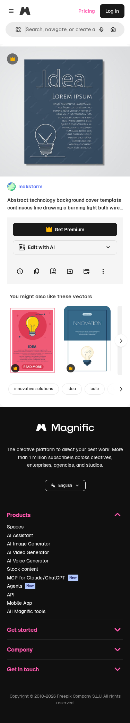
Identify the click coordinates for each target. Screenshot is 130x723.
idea (72, 388)
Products (19, 514)
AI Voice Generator (28, 561)
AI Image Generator (28, 544)
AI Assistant (20, 535)
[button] (65, 485)
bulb (94, 388)
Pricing (86, 11)
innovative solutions (33, 388)
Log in (112, 11)
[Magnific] (65, 429)
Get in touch (23, 669)
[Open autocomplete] (15, 29)
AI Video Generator (28, 552)
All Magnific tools (26, 611)
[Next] (121, 340)
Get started (22, 629)
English (65, 485)
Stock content (22, 569)
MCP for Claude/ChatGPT (42, 578)
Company (20, 649)
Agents (20, 586)
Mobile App (19, 603)
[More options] (103, 271)
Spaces (15, 527)
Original (44, 59)
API (11, 595)
